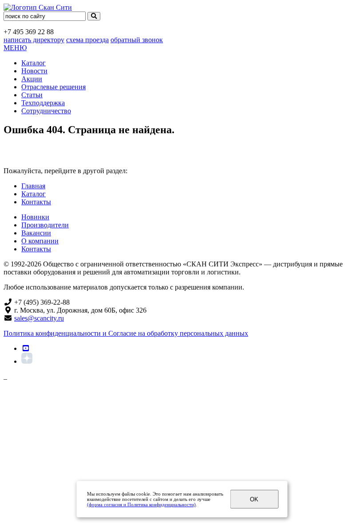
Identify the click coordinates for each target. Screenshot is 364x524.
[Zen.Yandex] (26, 361)
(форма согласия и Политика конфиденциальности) (141, 504)
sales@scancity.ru (39, 318)
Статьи (32, 95)
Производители (45, 225)
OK (254, 499)
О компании (40, 241)
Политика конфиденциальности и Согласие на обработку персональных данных (126, 333)
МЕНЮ (15, 48)
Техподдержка (43, 103)
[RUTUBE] (25, 348)
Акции (31, 79)
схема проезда (87, 40)
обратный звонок (137, 40)
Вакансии (36, 233)
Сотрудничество (46, 111)
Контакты (36, 202)
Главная (33, 186)
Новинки (35, 217)
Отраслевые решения (53, 87)
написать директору (34, 40)
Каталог (33, 63)
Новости (34, 71)
